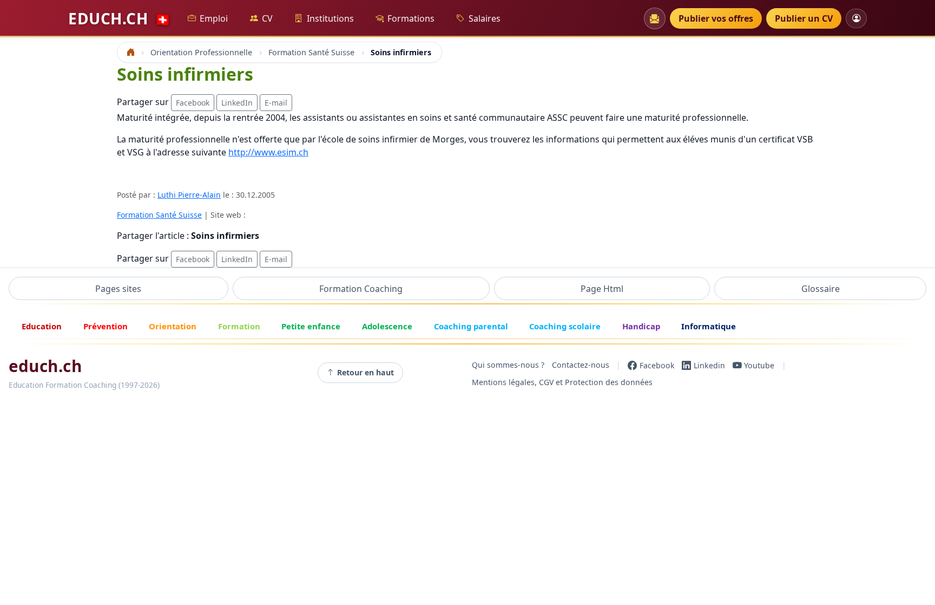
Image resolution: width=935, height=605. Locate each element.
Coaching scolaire (565, 326)
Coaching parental (471, 326)
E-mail (276, 102)
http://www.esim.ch (268, 152)
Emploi (214, 18)
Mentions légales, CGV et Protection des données (562, 382)
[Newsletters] (655, 18)
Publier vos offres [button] (716, 18)
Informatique (708, 326)
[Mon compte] (856, 18)
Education (42, 326)
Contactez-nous (580, 365)
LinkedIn (237, 102)
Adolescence (387, 326)
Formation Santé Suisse (159, 215)
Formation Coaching (361, 289)
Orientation (172, 326)
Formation (239, 326)
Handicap (641, 326)
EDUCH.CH (119, 18)
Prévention (105, 326)
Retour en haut (365, 372)
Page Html (602, 289)
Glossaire (820, 289)
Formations (410, 18)
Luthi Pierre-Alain (189, 195)
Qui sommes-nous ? (508, 365)
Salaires (485, 18)
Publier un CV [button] (804, 18)
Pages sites (118, 289)
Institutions (330, 18)
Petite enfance (310, 326)
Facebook (192, 102)
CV (267, 18)
